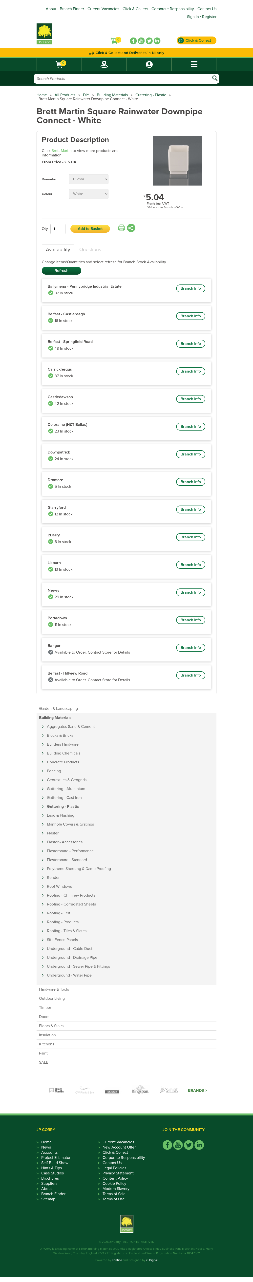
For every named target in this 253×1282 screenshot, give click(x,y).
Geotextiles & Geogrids (66, 780)
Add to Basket (90, 228)
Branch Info (191, 288)
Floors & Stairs (51, 1025)
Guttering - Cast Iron (64, 798)
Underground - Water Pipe (69, 975)
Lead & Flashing (60, 815)
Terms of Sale (114, 1193)
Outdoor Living (52, 998)
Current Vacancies (103, 8)
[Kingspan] (141, 1090)
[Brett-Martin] (56, 1090)
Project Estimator (55, 1157)
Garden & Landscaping (58, 708)
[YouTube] (141, 41)
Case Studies (52, 1173)
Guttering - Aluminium (66, 789)
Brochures (50, 1178)
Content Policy (115, 1178)
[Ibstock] (113, 1090)
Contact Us (206, 8)
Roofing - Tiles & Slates (66, 931)
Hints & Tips (51, 1168)
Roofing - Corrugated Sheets (71, 904)
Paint (43, 1053)
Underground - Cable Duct (69, 949)
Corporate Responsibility (172, 8)
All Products (65, 95)
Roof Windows (59, 886)
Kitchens (46, 1044)
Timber (45, 1007)
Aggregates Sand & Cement (71, 727)
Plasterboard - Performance (70, 851)
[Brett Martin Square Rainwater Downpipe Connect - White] (177, 161)
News (46, 1147)
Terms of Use (114, 1199)
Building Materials (112, 95)
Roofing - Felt (58, 913)
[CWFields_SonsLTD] (84, 1090)
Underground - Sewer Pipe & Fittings (78, 966)
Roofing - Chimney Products (71, 895)
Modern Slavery (116, 1188)
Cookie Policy (114, 1183)
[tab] (58, 250)
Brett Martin (61, 150)
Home (42, 95)
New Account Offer (119, 1147)
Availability (58, 250)
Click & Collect (135, 8)
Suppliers (49, 1183)
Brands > (197, 1090)
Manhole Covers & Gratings (70, 824)
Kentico (117, 1260)
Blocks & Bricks (60, 735)
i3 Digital (152, 1260)
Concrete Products (63, 762)
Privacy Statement (118, 1173)
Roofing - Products (63, 922)
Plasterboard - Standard (67, 860)
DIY (86, 95)
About (51, 8)
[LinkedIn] (157, 41)
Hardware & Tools (54, 989)
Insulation (47, 1035)
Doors (44, 1016)
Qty (45, 228)
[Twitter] (149, 41)
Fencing (54, 771)
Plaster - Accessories (65, 842)
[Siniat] (169, 1090)
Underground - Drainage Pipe (72, 958)
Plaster (53, 833)
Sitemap (48, 1199)
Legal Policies (114, 1168)
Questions (90, 250)
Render (53, 878)
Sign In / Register (201, 16)
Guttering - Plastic (150, 95)
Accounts (49, 1152)
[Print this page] (121, 228)
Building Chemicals (63, 753)
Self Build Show (54, 1162)
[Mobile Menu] (193, 64)
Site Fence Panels (62, 940)
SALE (43, 1062)
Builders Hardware (63, 744)
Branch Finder (72, 8)
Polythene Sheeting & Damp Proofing (79, 869)
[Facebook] (133, 41)
